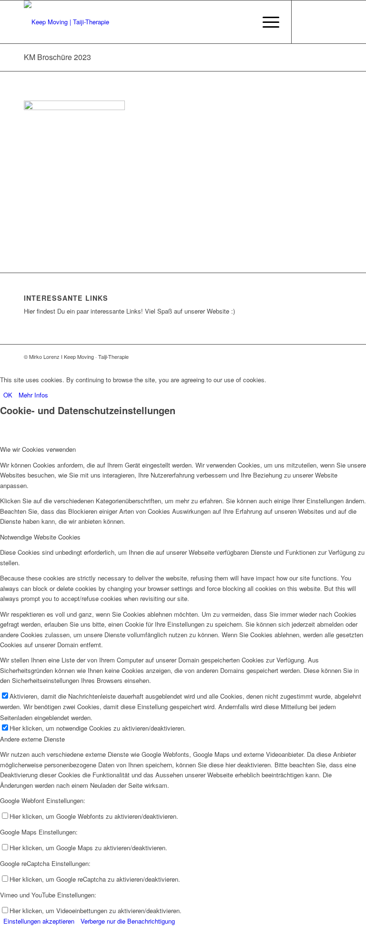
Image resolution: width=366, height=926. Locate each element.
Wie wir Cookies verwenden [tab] (38, 449)
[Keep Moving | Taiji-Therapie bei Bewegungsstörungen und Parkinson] (66, 21)
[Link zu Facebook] (306, 22)
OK (7, 394)
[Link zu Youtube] (321, 22)
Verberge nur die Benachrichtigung (128, 921)
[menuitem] (266, 21)
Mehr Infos (33, 394)
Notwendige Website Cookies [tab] (40, 536)
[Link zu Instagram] (335, 22)
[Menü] (266, 21)
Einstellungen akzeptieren (38, 921)
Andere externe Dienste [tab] (32, 738)
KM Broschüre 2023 (57, 56)
